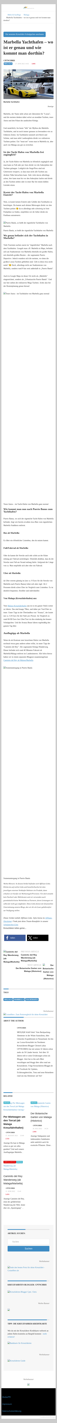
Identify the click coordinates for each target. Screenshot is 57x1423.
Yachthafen (32, 999)
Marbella (19, 999)
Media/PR (6, 1397)
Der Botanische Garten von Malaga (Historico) (41, 1117)
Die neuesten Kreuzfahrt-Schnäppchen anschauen (24, 34)
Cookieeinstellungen (48, 1417)
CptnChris (9, 61)
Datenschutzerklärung (11, 1411)
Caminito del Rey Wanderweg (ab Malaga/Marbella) (29, 958)
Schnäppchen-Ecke (10, 925)
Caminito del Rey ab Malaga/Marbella (18, 660)
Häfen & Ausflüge (14, 15)
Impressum (7, 1404)
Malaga (26, 15)
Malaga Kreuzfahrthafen (17, 606)
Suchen (28, 1248)
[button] (15, 938)
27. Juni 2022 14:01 (22, 64)
